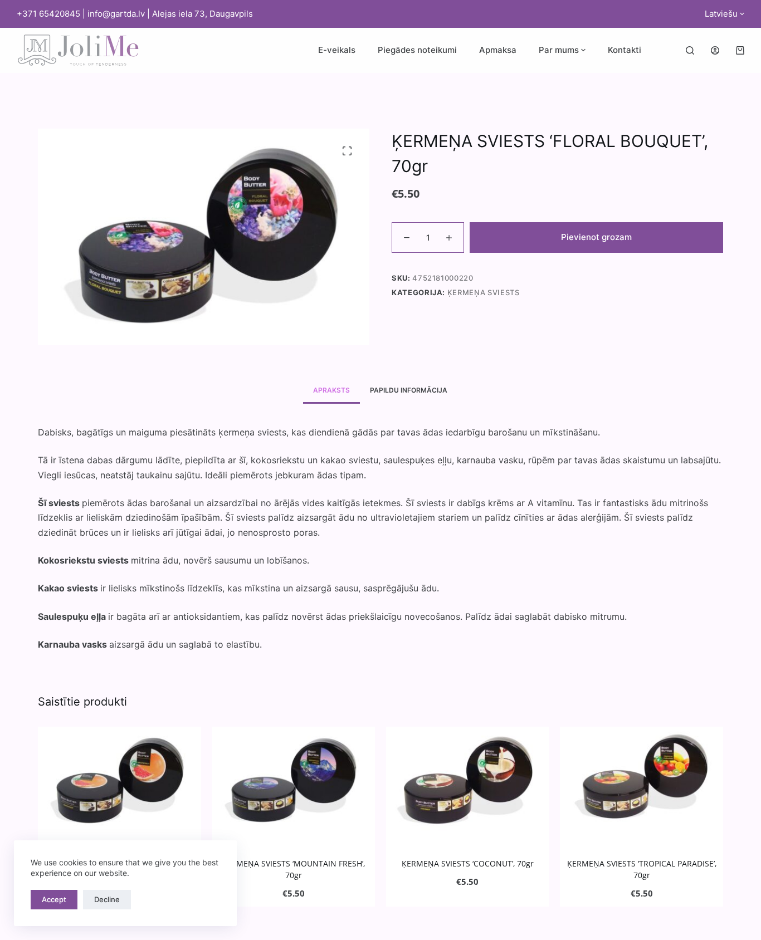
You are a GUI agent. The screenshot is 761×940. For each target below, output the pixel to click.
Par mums (559, 50)
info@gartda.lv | (119, 13)
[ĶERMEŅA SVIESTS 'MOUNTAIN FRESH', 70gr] (293, 780)
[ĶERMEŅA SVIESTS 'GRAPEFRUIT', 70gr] (119, 780)
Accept (54, 899)
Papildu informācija (408, 390)
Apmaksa (497, 50)
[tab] (331, 391)
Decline (107, 899)
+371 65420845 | (52, 13)
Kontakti (624, 50)
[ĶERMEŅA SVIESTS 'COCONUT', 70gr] (467, 780)
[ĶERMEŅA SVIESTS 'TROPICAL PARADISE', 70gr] (641, 780)
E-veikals (336, 50)
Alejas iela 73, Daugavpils (202, 13)
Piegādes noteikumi (417, 50)
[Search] (690, 50)
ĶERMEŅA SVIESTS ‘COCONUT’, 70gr (468, 863)
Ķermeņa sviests (483, 292)
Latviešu (721, 13)
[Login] (715, 50)
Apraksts (331, 390)
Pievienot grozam (596, 237)
